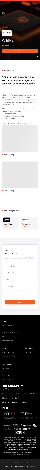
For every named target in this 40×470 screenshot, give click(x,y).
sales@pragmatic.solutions (17, 402)
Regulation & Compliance (10, 332)
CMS (3, 336)
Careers (27, 356)
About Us (28, 352)
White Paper (6, 379)
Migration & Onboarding (10, 356)
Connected (5, 368)
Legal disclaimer (6, 462)
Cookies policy (19, 462)
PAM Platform (7, 325)
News (4, 372)
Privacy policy (31, 462)
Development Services (9, 352)
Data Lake (5, 329)
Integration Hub (7, 340)
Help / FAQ (5, 375)
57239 (30, 449)
